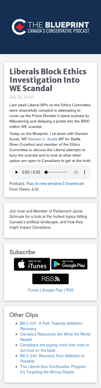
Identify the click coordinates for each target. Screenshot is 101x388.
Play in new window (44, 183)
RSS (70, 290)
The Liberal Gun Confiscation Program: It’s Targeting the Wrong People (53, 369)
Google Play (52, 290)
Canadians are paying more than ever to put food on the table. (54, 347)
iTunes (33, 290)
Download (74, 183)
